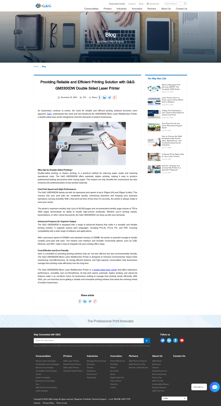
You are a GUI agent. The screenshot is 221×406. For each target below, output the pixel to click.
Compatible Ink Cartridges (46, 371)
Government (92, 374)
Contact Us (179, 356)
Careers (155, 368)
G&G (49, 114)
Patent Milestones (117, 361)
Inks (37, 384)
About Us (157, 356)
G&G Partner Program (138, 361)
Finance (90, 368)
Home (36, 66)
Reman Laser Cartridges (46, 361)
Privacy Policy (48, 403)
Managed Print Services (96, 361)
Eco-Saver (114, 371)
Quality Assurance (159, 371)
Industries (92, 356)
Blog (44, 66)
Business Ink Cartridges (45, 381)
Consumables (43, 356)
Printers (67, 356)
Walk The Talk (157, 381)
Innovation (116, 356)
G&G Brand (157, 361)
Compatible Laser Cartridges (47, 364)
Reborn (113, 368)
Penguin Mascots (159, 387)
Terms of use (61, 403)
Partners (133, 356)
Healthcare (91, 371)
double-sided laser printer (105, 270)
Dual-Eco (114, 384)
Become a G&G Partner (138, 368)
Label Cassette (42, 391)
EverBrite (114, 364)
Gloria (112, 374)
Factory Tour (157, 378)
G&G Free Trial (158, 391)
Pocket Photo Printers (72, 364)
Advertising (91, 378)
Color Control (115, 381)
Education (91, 364)
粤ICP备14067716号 (122, 399)
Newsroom (156, 364)
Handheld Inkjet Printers (73, 371)
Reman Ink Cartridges (45, 368)
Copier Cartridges (43, 378)
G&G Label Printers (71, 368)
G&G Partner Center (137, 364)
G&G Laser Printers (71, 361)
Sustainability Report (160, 384)
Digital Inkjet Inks (117, 378)
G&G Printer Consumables (46, 387)
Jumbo (38, 374)
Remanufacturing (159, 374)
